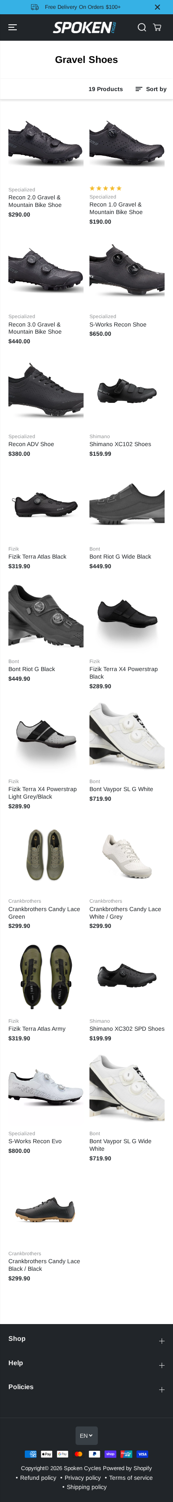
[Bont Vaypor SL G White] (127, 735)
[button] (13, 27)
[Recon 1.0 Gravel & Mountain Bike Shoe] (127, 144)
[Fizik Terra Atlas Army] (46, 975)
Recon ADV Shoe (31, 444)
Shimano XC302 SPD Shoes (127, 1028)
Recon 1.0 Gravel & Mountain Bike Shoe (116, 208)
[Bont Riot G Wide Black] (127, 503)
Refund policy (38, 1477)
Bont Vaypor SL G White (121, 789)
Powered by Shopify (127, 1468)
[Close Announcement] (157, 7)
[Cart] (157, 27)
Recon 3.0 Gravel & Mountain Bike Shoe (35, 328)
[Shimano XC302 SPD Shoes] (127, 975)
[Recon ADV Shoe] (46, 390)
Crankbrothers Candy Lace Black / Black (44, 1265)
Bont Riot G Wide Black (120, 556)
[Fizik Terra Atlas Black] (46, 503)
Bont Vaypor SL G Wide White (120, 1145)
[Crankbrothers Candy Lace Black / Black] (46, 1208)
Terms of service (131, 1477)
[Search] (141, 27)
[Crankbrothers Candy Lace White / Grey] (127, 855)
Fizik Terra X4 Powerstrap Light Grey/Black (42, 793)
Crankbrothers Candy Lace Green (44, 913)
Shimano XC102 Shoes (120, 444)
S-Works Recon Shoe (118, 324)
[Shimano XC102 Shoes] (127, 390)
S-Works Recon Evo (35, 1141)
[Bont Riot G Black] (46, 615)
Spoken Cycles (82, 1468)
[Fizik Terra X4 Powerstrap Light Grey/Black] (46, 735)
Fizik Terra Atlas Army (37, 1028)
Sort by (155, 89)
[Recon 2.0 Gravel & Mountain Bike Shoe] (46, 144)
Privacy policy (83, 1477)
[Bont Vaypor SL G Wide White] (127, 1088)
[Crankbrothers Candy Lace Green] (46, 855)
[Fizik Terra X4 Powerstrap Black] (127, 615)
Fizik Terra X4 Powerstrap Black (123, 673)
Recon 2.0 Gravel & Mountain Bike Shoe (35, 201)
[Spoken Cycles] (84, 28)
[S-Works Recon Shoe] (127, 270)
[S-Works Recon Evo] (46, 1088)
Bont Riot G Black (31, 669)
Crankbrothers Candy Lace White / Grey (125, 913)
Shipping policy (87, 1487)
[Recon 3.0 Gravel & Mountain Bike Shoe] (46, 270)
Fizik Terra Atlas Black (37, 556)
